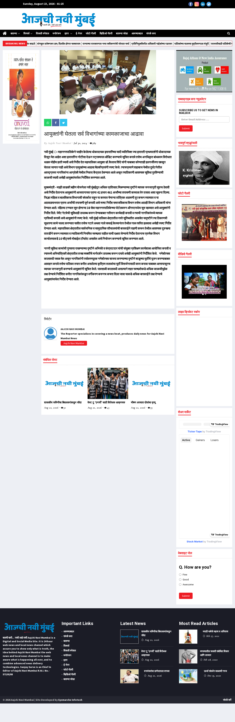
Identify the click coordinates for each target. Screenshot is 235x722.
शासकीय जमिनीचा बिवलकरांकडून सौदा (63, 402)
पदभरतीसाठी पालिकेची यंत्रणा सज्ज (211, 43)
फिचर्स (27, 33)
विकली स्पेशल (42, 33)
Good (186, 579)
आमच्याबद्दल (137, 33)
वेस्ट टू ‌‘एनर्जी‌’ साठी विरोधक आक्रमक (106, 402)
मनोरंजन (57, 33)
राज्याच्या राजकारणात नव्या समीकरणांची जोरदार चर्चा (90, 43)
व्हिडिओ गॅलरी (106, 33)
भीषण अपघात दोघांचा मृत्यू (143, 402)
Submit (186, 128)
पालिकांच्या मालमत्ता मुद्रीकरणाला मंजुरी (175, 43)
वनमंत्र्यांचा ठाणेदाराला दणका (156, 671)
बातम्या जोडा (122, 33)
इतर (67, 33)
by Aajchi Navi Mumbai (57, 143)
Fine (185, 574)
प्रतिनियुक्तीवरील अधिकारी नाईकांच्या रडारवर (136, 43)
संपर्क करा (151, 33)
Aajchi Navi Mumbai (74, 343)
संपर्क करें (227, 699)
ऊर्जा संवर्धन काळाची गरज (215, 671)
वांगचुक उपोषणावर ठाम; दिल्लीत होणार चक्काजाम (43, 43)
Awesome (188, 584)
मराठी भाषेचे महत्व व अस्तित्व (215, 631)
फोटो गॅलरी (91, 33)
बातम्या (14, 33)
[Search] (228, 33)
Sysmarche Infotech (70, 699)
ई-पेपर (79, 33)
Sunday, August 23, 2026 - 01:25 (43, 4)
